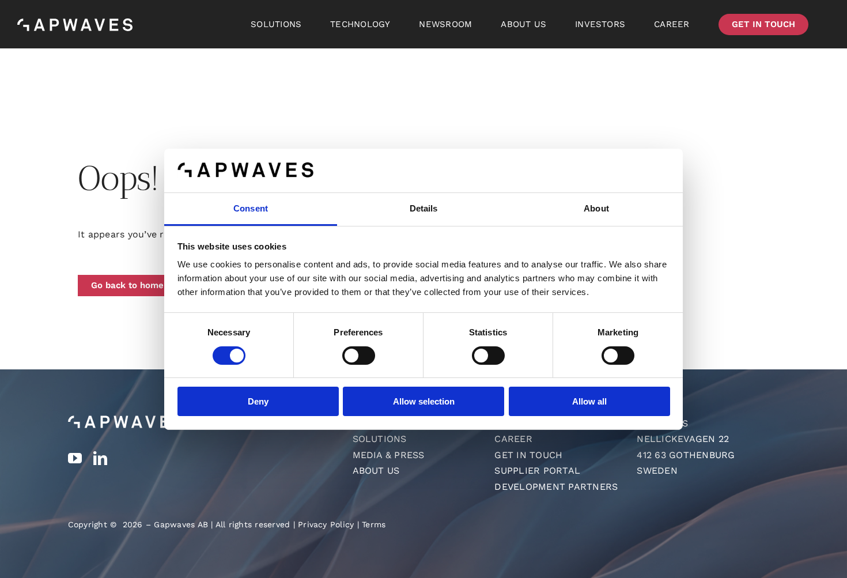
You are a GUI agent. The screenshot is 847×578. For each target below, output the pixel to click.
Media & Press (389, 454)
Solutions (380, 438)
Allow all (589, 401)
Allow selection (424, 401)
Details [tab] (424, 208)
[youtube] (75, 458)
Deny (258, 401)
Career (513, 438)
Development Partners (556, 486)
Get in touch (528, 454)
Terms (373, 524)
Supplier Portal (537, 470)
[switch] (358, 355)
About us (376, 470)
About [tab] (596, 208)
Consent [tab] (250, 208)
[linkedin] (100, 458)
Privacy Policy (326, 524)
